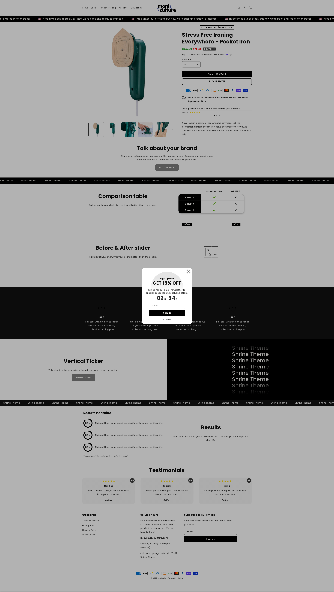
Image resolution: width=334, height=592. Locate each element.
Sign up (167, 313)
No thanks (167, 319)
